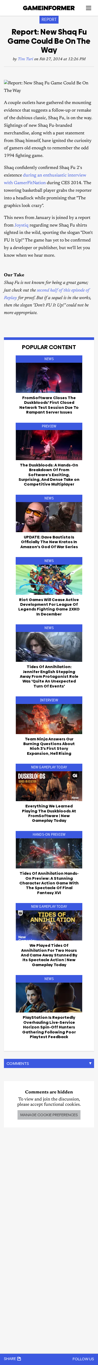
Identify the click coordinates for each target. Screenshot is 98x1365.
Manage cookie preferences (49, 1115)
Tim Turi (25, 59)
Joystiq (21, 225)
